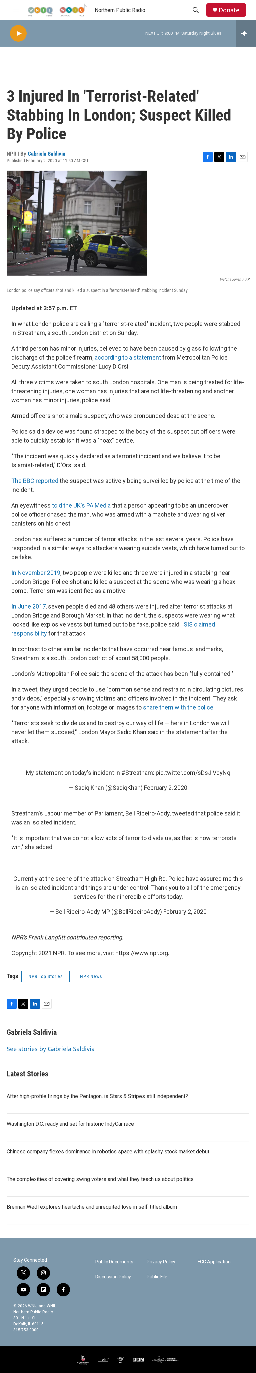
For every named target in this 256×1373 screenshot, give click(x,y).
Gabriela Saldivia (46, 153)
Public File (157, 1276)
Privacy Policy (161, 1261)
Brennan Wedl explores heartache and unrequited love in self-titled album (92, 1207)
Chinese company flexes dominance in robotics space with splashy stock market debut (108, 1151)
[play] (18, 33)
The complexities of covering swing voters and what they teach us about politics (100, 1179)
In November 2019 (35, 572)
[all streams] (246, 33)
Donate (229, 10)
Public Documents (114, 1261)
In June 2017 (28, 606)
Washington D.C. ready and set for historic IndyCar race (70, 1124)
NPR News (91, 976)
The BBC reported (34, 480)
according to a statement (128, 357)
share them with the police (178, 707)
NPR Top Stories (45, 976)
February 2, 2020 (165, 787)
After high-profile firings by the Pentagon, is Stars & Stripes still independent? (97, 1096)
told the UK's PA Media (81, 505)
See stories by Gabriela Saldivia (51, 1049)
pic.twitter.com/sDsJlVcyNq (193, 772)
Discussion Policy (113, 1276)
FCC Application (214, 1261)
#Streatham (137, 772)
